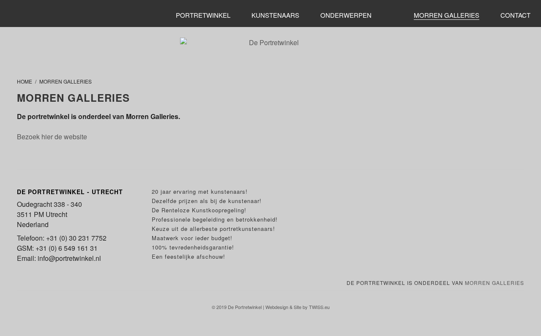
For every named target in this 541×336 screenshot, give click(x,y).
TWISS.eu (319, 306)
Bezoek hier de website (52, 136)
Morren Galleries (494, 282)
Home (24, 81)
